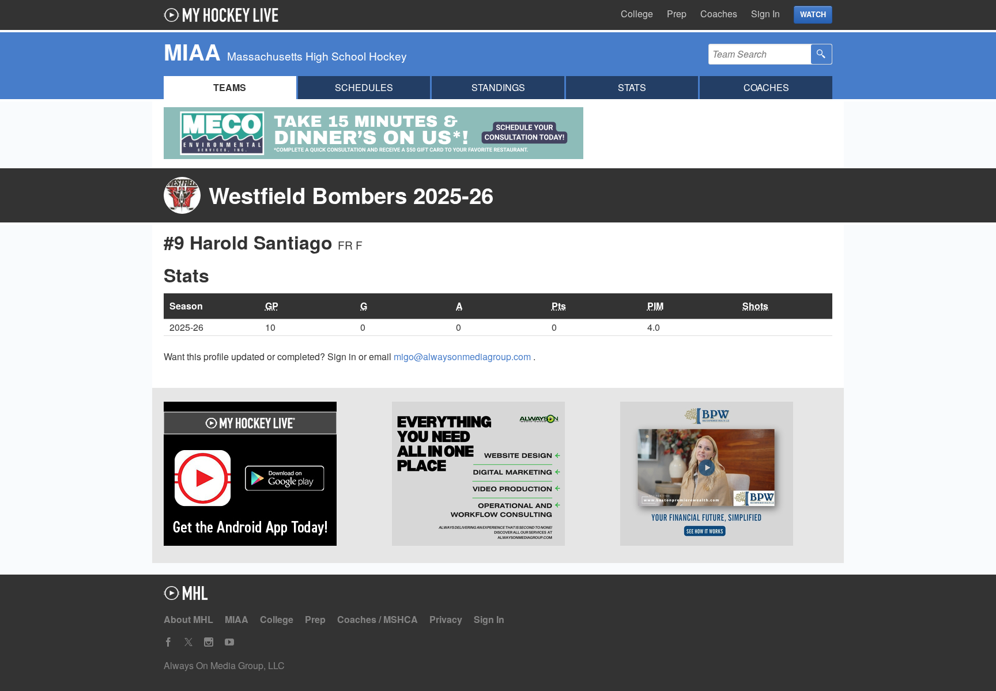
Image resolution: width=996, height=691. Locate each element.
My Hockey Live (224, 15)
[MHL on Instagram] (208, 642)
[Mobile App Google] (270, 475)
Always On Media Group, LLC (224, 665)
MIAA (236, 619)
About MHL (188, 619)
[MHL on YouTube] (229, 642)
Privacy (445, 619)
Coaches (718, 13)
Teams (229, 87)
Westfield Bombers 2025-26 (351, 195)
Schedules (364, 87)
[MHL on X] (188, 642)
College (637, 13)
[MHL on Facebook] (168, 642)
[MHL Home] (186, 596)
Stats (632, 87)
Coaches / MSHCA (377, 619)
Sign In (765, 13)
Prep (676, 13)
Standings (498, 87)
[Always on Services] (498, 475)
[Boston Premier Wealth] (726, 475)
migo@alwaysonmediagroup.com (463, 356)
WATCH (813, 14)
